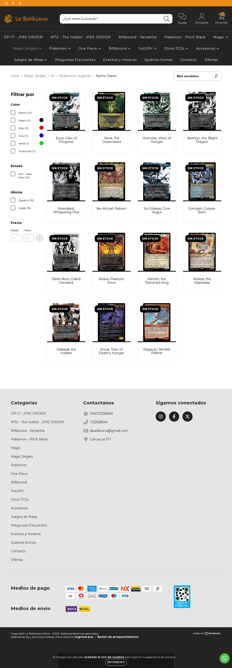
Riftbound (118, 48)
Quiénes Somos (159, 60)
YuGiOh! (146, 48)
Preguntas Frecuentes (75, 60)
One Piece (88, 48)
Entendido (116, 662)
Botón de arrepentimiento (118, 637)
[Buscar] (166, 19)
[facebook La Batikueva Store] (13, 3)
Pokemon (58, 48)
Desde (14, 230)
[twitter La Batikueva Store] (20, 3)
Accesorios (206, 48)
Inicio (15, 76)
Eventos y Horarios (120, 60)
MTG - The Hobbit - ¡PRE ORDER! (81, 37)
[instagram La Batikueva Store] (6, 3)
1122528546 (98, 422)
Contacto (188, 60)
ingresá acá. (84, 637)
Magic (219, 37)
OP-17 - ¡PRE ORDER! (23, 37)
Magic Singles (26, 48)
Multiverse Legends (75, 76)
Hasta (27, 230)
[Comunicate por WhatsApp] (225, 658)
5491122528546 (101, 413)
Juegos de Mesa (29, 60)
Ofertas (211, 60)
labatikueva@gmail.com (109, 431)
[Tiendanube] (207, 634)
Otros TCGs (175, 48)
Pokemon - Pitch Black (185, 37)
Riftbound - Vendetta (137, 37)
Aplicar (39, 238)
